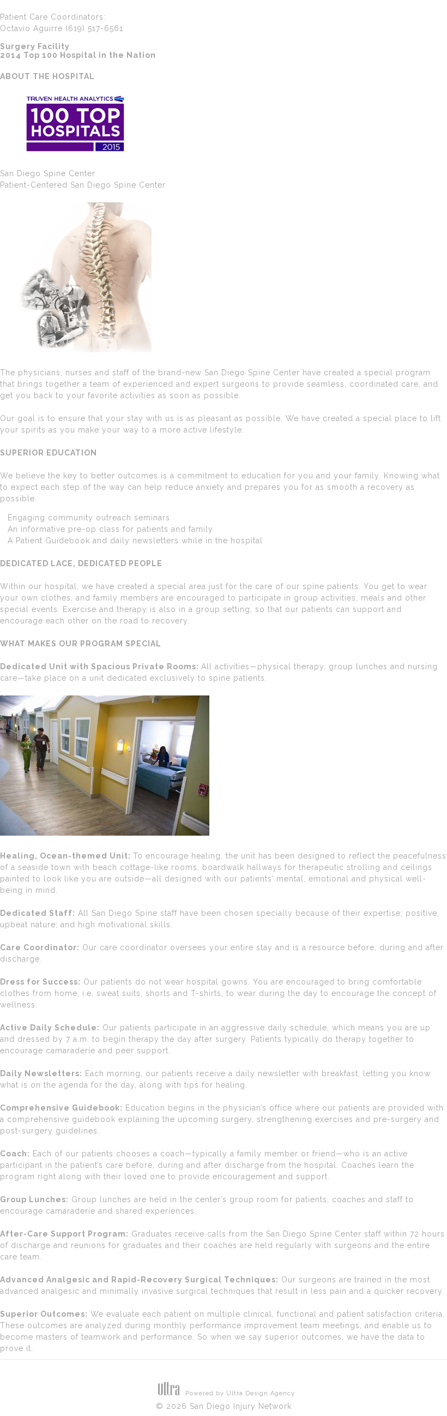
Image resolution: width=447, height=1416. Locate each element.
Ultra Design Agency (260, 1393)
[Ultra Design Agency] (169, 1393)
